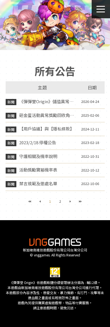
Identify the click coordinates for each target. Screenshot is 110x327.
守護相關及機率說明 (38, 156)
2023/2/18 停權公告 (37, 142)
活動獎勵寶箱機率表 (38, 170)
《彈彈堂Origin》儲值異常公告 (48, 101)
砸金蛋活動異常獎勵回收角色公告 (48, 115)
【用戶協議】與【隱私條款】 (46, 129)
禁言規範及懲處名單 (38, 183)
